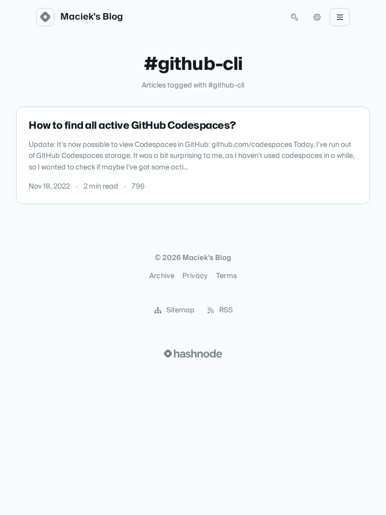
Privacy (195, 276)
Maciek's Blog (91, 17)
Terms (226, 276)
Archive (161, 276)
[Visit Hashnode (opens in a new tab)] (193, 354)
